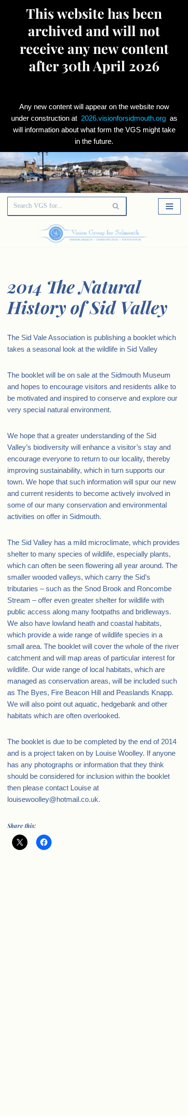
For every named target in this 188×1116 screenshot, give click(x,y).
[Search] (116, 206)
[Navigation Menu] (169, 206)
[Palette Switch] (155, 233)
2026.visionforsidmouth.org (123, 118)
